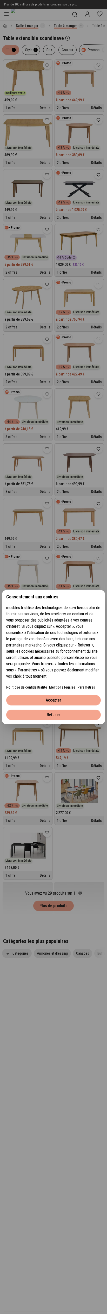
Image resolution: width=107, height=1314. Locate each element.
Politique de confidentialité (26, 687)
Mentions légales (62, 687)
